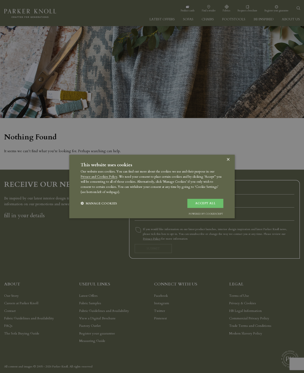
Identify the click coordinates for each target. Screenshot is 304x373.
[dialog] (152, 186)
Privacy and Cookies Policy (99, 177)
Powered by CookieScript (206, 213)
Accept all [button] (205, 203)
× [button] (228, 159)
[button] (99, 203)
